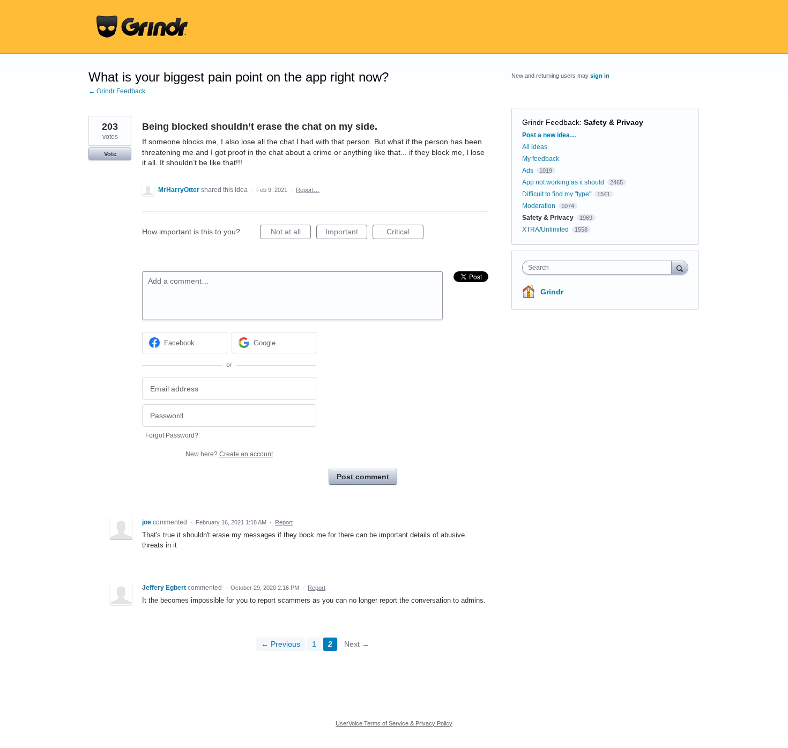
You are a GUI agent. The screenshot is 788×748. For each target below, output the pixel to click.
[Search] (679, 267)
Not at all (291, 233)
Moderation (539, 206)
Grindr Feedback (550, 122)
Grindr (551, 291)
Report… (307, 190)
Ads (527, 170)
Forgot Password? (171, 435)
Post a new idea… (549, 135)
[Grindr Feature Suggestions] (142, 26)
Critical (404, 233)
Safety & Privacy (613, 122)
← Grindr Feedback (116, 91)
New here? (229, 454)
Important (346, 233)
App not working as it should (563, 182)
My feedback (540, 158)
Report (284, 522)
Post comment (363, 476)
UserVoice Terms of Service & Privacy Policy (394, 723)
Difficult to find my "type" (556, 194)
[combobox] (599, 267)
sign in (599, 75)
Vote (110, 154)
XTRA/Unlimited (545, 229)
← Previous (280, 644)
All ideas (534, 147)
